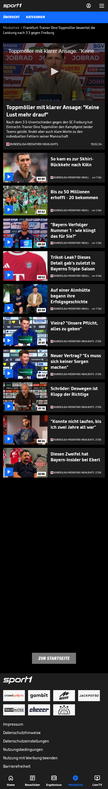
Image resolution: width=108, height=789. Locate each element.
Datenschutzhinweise (22, 732)
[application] (54, 71)
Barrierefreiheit (16, 766)
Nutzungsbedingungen (23, 749)
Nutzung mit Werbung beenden (30, 757)
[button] (54, 71)
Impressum (13, 724)
